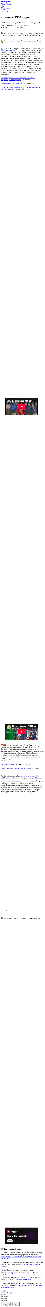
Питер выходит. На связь (10, 83)
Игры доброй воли (8, 50)
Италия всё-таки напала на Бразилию (15, 768)
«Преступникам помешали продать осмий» (27, 1274)
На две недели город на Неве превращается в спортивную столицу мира (18, 79)
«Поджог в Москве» (23, 1279)
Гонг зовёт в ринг (7, 764)
